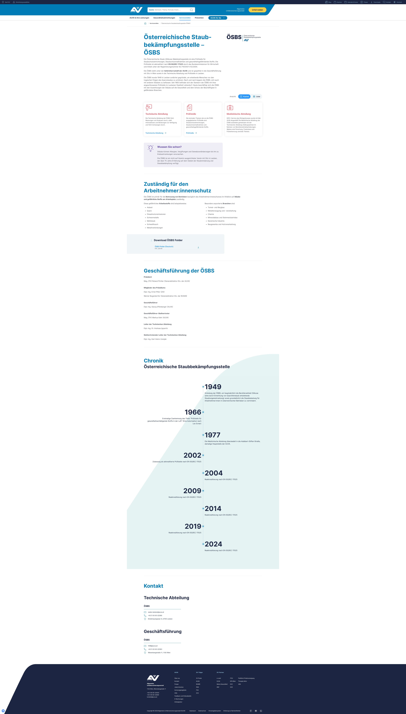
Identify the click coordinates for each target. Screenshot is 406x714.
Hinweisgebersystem (214, 711)
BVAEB (198, 684)
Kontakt (176, 681)
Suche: (151, 10)
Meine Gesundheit (222, 684)
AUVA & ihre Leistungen (139, 18)
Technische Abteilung (154, 133)
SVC (231, 684)
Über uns (177, 678)
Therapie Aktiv (242, 681)
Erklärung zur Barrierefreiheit (231, 711)
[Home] (136, 10)
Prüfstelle (190, 133)
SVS (197, 693)
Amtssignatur (178, 702)
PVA (197, 690)
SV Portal (199, 678)
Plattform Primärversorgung (246, 678)
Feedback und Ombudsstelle (182, 696)
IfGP (218, 687)
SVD (231, 687)
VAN (239, 684)
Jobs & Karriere (178, 687)
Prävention (199, 18)
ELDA (218, 681)
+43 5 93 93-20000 (153, 692)
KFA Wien (233, 681)
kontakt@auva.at (152, 697)
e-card (219, 678)
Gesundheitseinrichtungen (164, 18)
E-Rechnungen (178, 699)
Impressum (192, 711)
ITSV (231, 678)
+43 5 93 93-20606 (153, 695)
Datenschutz (202, 711)
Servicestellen (185, 18)
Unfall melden (257, 10)
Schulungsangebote (180, 690)
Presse (176, 684)
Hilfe (175, 693)
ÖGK (197, 687)
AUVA (198, 681)
